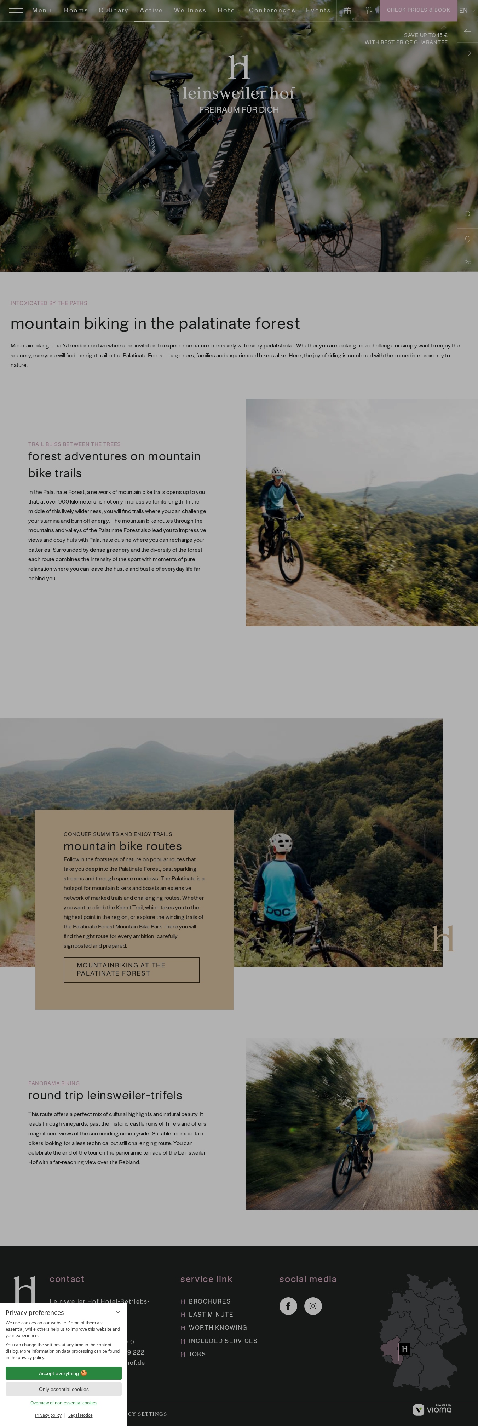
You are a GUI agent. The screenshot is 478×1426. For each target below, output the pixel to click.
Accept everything (59, 1373)
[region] (64, 1340)
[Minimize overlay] (117, 1312)
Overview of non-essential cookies (63, 1403)
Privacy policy (48, 1415)
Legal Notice (80, 1415)
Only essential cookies (64, 1389)
